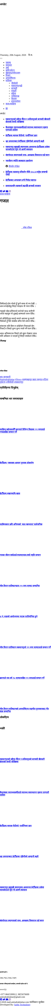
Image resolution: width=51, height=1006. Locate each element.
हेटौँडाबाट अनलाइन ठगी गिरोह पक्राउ (21, 180)
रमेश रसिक (26, 227)
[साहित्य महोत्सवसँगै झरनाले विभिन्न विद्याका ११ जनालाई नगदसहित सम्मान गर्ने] (10, 423)
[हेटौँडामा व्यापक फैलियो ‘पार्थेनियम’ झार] (10, 820)
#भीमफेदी (10, 382)
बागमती (14, 88)
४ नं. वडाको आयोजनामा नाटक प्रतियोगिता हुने (18, 616)
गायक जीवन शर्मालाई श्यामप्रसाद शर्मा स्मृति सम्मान (20, 555)
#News (18, 379)
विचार (8, 75)
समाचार (9, 65)
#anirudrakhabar (7, 379)
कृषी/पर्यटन (10, 70)
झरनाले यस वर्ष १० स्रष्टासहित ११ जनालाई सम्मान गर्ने (22, 678)
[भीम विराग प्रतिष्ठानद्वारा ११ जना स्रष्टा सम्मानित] (10, 580)
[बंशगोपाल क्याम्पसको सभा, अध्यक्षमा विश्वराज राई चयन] (10, 915)
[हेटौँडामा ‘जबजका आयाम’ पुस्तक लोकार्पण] (10, 457)
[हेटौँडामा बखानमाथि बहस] (10, 488)
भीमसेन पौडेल (14, 166)
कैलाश (14, 98)
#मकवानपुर (18, 382)
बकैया (13, 93)
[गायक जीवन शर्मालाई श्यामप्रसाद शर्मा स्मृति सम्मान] (10, 549)
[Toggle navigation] (1, 58)
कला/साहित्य (11, 104)
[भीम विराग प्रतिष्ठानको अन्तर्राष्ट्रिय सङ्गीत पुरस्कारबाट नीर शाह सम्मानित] (10, 703)
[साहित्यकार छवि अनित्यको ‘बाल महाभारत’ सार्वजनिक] (10, 518)
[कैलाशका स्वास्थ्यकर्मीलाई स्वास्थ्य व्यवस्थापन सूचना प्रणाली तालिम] (10, 787)
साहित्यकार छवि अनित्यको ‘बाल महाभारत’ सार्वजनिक (21, 524)
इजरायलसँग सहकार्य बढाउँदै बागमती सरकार (23, 186)
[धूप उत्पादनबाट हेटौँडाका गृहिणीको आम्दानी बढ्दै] (10, 851)
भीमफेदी (14, 83)
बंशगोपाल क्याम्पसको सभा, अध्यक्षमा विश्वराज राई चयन (27, 155)
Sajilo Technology (22, 1004)
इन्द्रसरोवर (15, 101)
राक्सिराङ (15, 96)
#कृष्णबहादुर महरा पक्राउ (32, 379)
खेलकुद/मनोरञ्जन (13, 73)
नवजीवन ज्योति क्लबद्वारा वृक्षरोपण (19, 160)
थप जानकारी (5, 377)
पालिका (9, 80)
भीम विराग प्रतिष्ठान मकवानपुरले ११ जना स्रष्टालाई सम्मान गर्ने (25, 647)
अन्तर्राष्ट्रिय (10, 78)
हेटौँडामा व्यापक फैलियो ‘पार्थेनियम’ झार (21, 135)
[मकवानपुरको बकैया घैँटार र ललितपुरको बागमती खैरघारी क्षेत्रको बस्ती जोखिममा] (10, 753)
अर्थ (7, 67)
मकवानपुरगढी (16, 85)
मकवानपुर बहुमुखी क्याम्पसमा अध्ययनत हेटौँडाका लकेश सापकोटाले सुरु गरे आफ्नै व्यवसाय (28, 148)
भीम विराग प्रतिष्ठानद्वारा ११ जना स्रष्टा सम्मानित (20, 586)
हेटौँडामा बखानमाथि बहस (10, 493)
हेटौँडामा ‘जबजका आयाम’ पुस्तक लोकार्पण (17, 462)
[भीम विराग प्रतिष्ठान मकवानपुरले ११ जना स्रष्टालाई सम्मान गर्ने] (10, 641)
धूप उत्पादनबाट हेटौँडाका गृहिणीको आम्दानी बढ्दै (25, 141)
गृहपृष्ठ (8, 62)
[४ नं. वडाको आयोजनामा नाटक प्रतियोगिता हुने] (10, 611)
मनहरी (13, 91)
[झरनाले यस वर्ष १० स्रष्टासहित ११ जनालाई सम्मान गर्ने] (10, 672)
